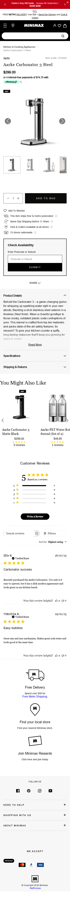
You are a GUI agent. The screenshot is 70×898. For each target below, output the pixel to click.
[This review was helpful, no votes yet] (56, 600)
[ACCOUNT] (54, 25)
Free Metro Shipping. (35, 696)
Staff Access (35, 888)
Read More (35, 344)
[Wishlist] (59, 25)
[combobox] (52, 541)
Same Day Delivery (47, 14)
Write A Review (35, 516)
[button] (62, 121)
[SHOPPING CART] (65, 25)
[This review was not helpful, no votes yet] (63, 600)
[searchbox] (19, 533)
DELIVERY (21, 14)
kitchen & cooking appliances (19, 46)
